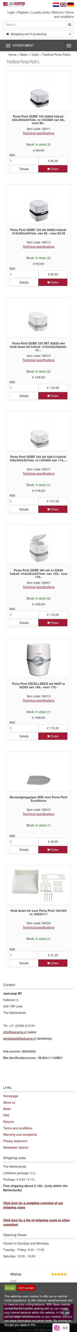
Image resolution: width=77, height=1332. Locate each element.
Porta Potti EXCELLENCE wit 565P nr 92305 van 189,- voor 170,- (38, 685)
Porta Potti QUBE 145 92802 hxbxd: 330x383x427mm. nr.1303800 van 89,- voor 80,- (38, 119)
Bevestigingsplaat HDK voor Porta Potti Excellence (38, 798)
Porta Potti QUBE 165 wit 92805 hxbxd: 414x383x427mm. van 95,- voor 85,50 (38, 231)
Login (11, 12)
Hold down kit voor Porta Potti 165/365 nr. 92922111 (38, 912)
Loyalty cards (40, 12)
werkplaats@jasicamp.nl (19, 1038)
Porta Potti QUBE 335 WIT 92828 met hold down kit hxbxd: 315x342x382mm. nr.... (38, 346)
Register (23, 12)
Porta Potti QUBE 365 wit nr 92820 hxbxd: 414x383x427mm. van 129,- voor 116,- (38, 573)
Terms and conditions (64, 14)
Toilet (34, 54)
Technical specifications (39, 133)
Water (24, 54)
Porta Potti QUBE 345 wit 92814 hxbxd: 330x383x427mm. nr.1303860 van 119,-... (39, 458)
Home (12, 54)
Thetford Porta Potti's (56, 54)
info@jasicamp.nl (14, 1032)
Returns (57, 12)
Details (24, 169)
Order (54, 169)
